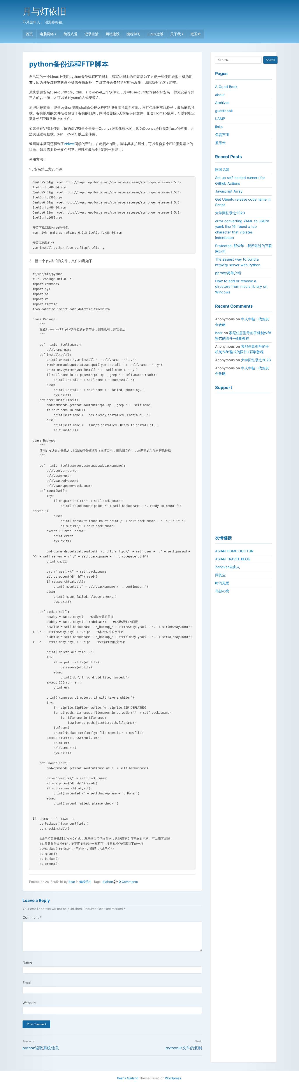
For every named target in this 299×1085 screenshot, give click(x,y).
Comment (32, 917)
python (107, 881)
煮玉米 (195, 34)
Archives (222, 102)
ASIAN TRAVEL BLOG (232, 559)
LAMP (220, 118)
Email (27, 982)
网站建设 (113, 34)
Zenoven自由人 (227, 567)
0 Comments (128, 881)
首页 (29, 34)
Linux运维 (155, 34)
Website (29, 1003)
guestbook (224, 111)
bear (72, 881)
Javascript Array (229, 191)
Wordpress (173, 1078)
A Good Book (226, 86)
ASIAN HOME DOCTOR (234, 551)
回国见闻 (222, 169)
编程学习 (134, 34)
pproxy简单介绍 (228, 273)
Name (27, 962)
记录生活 (91, 34)
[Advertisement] (243, 462)
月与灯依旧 (44, 11)
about (220, 95)
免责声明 (222, 134)
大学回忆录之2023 (230, 213)
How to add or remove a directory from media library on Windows (241, 286)
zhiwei (69, 144)
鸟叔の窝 (222, 591)
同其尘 (220, 575)
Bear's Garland (127, 1078)
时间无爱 (222, 583)
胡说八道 (70, 34)
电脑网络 (47, 34)
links (219, 126)
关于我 (175, 34)
